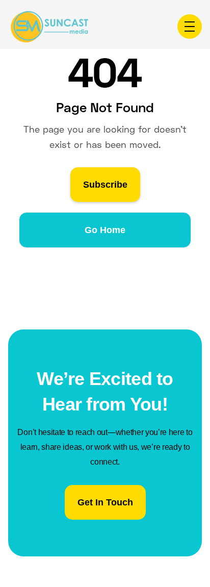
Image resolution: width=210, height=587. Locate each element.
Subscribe (105, 185)
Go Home (105, 230)
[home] (49, 26)
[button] (189, 26)
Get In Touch (105, 502)
